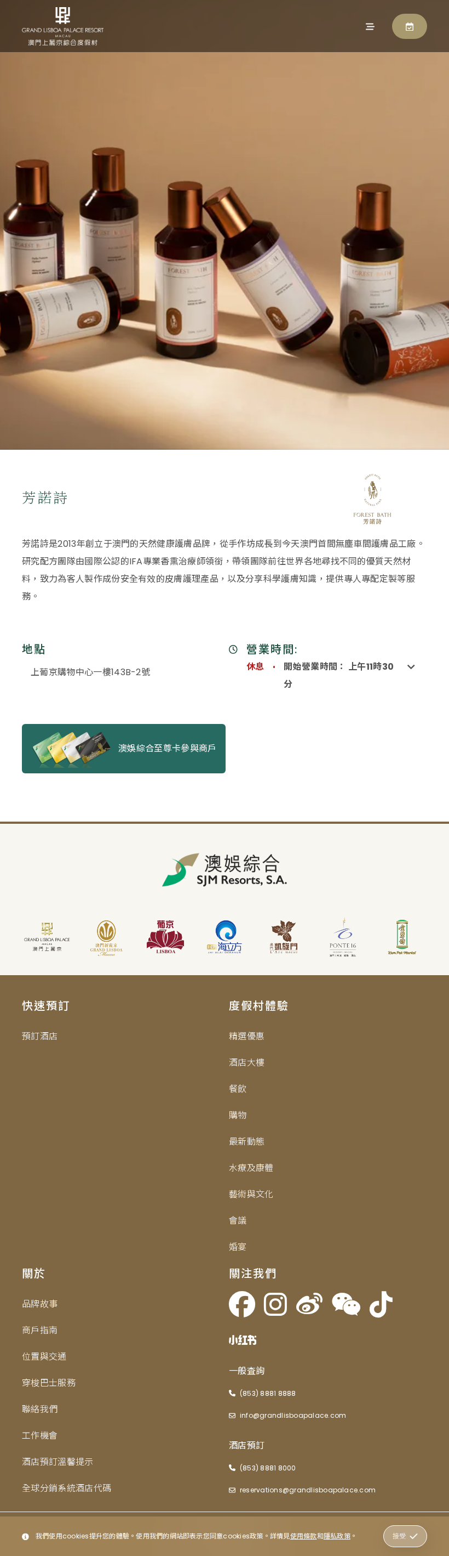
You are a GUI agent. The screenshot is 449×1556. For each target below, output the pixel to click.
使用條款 (303, 1536)
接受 (399, 1536)
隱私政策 (337, 1536)
